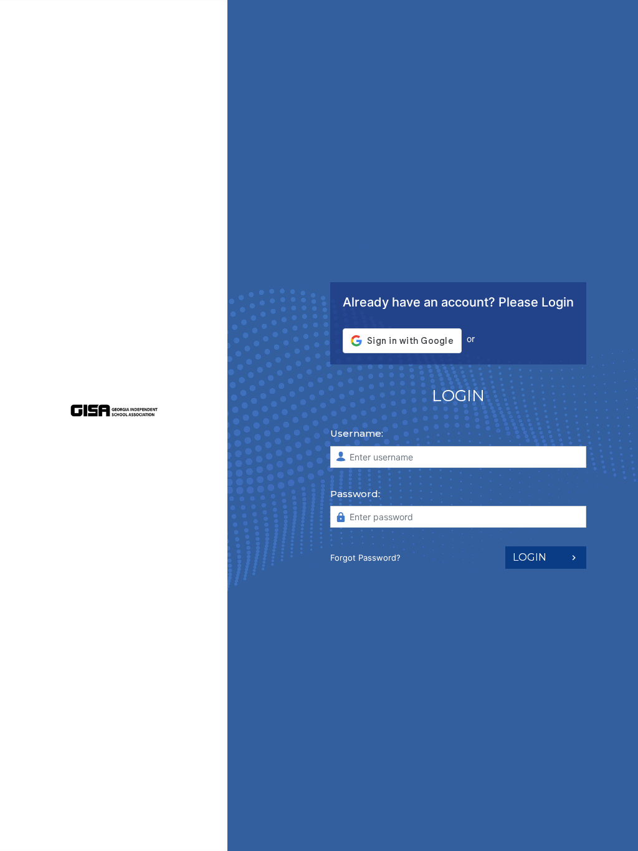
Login (529, 557)
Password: (355, 494)
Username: (356, 433)
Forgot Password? (365, 558)
